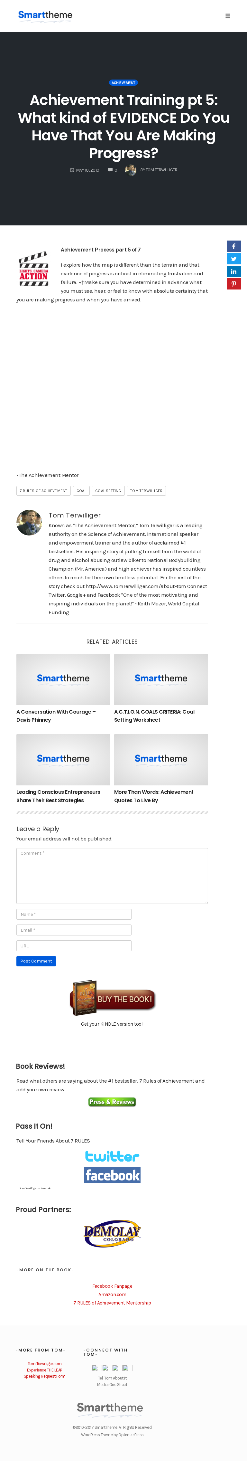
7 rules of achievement (43, 491)
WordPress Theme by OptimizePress (112, 1434)
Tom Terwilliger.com (45, 1363)
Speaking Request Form (45, 1376)
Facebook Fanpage (112, 1286)
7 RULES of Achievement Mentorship (112, 1303)
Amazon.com (112, 1294)
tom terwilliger (146, 491)
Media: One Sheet (112, 1384)
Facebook (108, 595)
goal (81, 491)
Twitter (57, 595)
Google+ (76, 595)
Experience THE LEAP (44, 1370)
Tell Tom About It (112, 1378)
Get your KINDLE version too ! (112, 1024)
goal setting (108, 491)
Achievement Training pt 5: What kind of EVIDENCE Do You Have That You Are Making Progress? (124, 126)
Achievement (123, 83)
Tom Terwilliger (75, 515)
